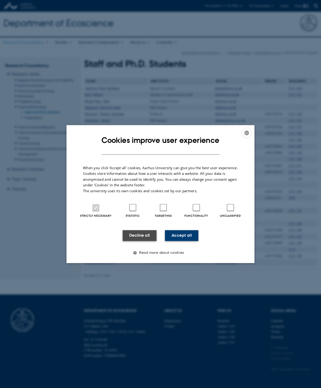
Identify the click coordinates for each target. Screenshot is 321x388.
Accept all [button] (182, 235)
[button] (160, 252)
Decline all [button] (139, 235)
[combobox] (246, 132)
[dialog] (160, 194)
